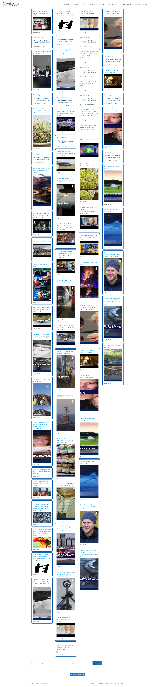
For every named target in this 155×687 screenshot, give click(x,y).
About (92, 683)
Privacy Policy (100, 683)
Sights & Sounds (113, 4)
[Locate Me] (90, 663)
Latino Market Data (119, 683)
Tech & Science (126, 4)
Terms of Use (108, 683)
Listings (75, 4)
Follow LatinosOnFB (77, 674)
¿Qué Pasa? (100, 4)
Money (91, 4)
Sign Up (138, 4)
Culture (66, 4)
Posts (83, 4)
